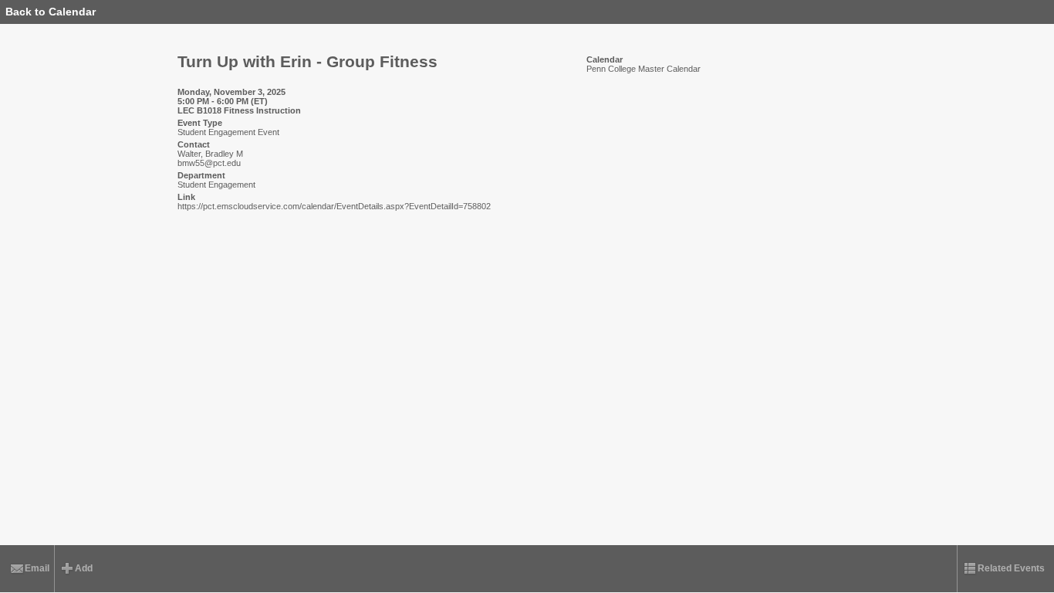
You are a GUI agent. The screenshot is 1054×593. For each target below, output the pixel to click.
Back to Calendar (50, 11)
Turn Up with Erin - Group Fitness (307, 62)
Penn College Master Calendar (643, 68)
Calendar (604, 59)
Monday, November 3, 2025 (231, 92)
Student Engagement (216, 184)
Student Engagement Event (228, 132)
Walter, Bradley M (210, 153)
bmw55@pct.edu (209, 163)
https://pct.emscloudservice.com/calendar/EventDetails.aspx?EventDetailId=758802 (334, 206)
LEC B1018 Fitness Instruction (239, 110)
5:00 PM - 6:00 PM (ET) (222, 101)
